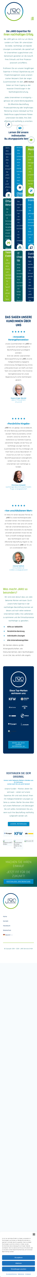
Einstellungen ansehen (18, 1269)
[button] (34, 1234)
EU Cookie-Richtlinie (11, 1274)
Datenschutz (21, 1274)
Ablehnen (18, 1263)
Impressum (28, 1274)
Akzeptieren (18, 1257)
